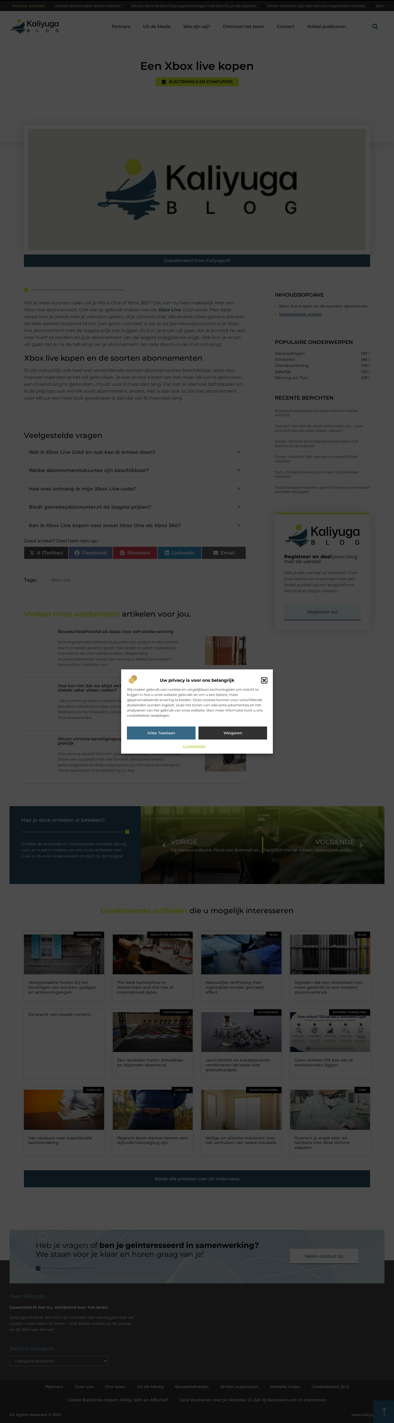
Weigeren (233, 733)
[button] (264, 680)
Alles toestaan (161, 733)
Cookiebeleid (194, 746)
